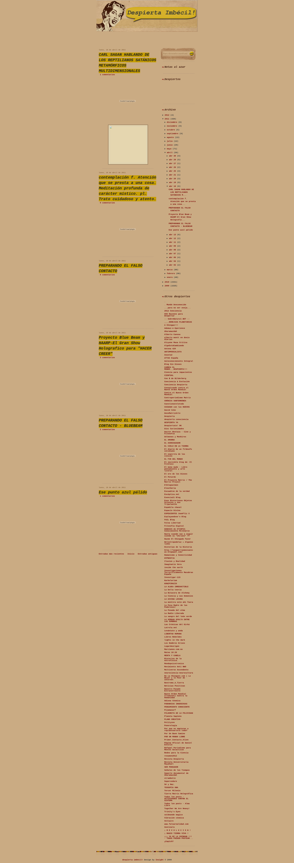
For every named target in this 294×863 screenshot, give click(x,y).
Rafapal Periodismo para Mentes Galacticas (177, 749)
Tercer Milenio (172, 791)
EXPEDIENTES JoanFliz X (177, 514)
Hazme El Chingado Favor (177, 539)
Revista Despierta (174, 759)
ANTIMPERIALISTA (173, 352)
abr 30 (173, 156)
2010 (167, 282)
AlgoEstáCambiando (174, 346)
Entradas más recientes (111, 554)
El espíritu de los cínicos (174, 455)
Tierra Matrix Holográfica (178, 794)
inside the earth (173, 568)
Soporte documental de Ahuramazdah (176, 774)
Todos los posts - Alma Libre (177, 805)
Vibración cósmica (174, 818)
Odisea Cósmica (172, 701)
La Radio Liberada (174, 613)
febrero (171, 274)
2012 (167, 115)
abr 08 (173, 250)
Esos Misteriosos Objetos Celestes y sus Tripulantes (178, 502)
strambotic (170, 778)
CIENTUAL (169, 375)
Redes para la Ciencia (176, 753)
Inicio (130, 554)
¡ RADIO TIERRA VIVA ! (176, 833)
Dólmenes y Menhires (175, 437)
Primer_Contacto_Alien (176, 740)
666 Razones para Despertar (173, 315)
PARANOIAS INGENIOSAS (175, 704)
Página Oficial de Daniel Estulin (178, 744)
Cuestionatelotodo (174, 404)
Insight (160, 860)
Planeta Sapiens (173, 716)
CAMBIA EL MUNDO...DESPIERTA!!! (175, 368)
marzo (170, 270)
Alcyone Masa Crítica (175, 343)
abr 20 (173, 179)
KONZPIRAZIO (170, 584)
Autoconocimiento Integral (178, 361)
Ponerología (170, 726)
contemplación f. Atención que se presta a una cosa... (182, 201)
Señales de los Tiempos (177, 770)
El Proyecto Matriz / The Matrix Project (178, 481)
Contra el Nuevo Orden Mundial (176, 394)
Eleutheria (170, 488)
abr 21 (173, 175)
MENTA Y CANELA (172, 656)
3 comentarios (107, 358)
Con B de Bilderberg (175, 379)
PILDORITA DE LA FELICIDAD (178, 713)
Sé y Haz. (169, 784)
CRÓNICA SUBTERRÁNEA (175, 401)
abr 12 (173, 239)
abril (170, 153)
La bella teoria (173, 590)
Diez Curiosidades (174, 429)
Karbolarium (170, 581)
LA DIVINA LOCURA (173, 599)
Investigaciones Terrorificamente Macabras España (178, 572)
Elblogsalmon (171, 485)
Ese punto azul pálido (123, 492)
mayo (170, 149)
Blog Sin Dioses (173, 364)
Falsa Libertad (172, 523)
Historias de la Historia (178, 547)
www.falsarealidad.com (176, 824)
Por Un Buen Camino (174, 734)
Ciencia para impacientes (178, 372)
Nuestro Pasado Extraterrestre (172, 690)
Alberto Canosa (172, 334)
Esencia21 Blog (172, 498)
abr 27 (173, 164)
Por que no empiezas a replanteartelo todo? (176, 730)
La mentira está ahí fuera (178, 602)
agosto (171, 137)
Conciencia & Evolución (177, 382)
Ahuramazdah (170, 331)
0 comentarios (107, 203)
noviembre (172, 126)
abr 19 (173, 183)
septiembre (173, 134)
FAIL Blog (169, 520)
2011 (167, 119)
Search (191, 53)
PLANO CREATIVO (172, 719)
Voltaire (169, 821)
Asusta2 (168, 355)
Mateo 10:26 (170, 652)
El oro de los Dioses (175, 474)
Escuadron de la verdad (177, 491)
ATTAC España (171, 358)
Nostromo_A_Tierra (174, 683)
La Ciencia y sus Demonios (178, 596)
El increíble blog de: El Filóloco (178, 463)
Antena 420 (170, 349)
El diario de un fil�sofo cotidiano (178, 450)
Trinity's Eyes (172, 812)
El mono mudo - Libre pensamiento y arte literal (175, 469)
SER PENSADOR (171, 767)
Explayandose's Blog (175, 517)
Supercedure (170, 781)
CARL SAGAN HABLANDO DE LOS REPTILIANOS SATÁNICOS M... (181, 192)
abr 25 (173, 171)
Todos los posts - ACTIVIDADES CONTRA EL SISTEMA (176, 799)
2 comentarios (107, 430)
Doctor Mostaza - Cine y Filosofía (177, 433)
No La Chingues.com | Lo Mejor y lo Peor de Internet (177, 678)
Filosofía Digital (174, 526)
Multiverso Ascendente (176, 670)
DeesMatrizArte (172, 413)
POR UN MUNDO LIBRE (174, 737)
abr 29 (173, 160)
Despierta (169, 416)
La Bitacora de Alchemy (177, 593)
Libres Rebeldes (173, 637)
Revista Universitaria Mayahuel (176, 763)
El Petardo (170, 477)
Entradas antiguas (147, 554)
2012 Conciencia (173, 311)
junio (170, 145)
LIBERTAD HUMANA (173, 634)
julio (170, 141)
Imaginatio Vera (173, 564)
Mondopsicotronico (174, 664)
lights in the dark (174, 640)
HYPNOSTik (169, 558)
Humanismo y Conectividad (178, 555)
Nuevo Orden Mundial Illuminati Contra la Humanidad (175, 696)
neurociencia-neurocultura (178, 673)
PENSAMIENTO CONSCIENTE (177, 707)
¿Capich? (169, 841)
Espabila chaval (173, 507)
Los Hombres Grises (174, 643)
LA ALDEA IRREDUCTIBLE (176, 587)
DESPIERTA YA (171, 423)
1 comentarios (107, 75)
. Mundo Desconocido (175, 305)
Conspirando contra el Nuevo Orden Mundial (176, 389)
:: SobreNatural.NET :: (177, 319)
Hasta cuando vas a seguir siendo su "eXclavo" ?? (178, 535)
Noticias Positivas (174, 686)
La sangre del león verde (178, 616)
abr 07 (173, 254)
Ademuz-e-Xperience (174, 328)
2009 (167, 286)
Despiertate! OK (173, 426)
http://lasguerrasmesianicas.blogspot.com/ (178, 551)
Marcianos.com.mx (173, 649)
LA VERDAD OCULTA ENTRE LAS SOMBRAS (177, 621)
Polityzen (169, 722)
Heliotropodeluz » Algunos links (178, 543)
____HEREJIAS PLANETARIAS (178, 322)
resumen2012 (170, 756)
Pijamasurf (170, 710)
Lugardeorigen (171, 646)
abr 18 (173, 186)
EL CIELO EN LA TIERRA (176, 446)
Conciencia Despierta (175, 385)
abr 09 (173, 246)
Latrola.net (170, 628)
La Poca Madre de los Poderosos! (175, 606)
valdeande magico (173, 815)
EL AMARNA (169, 440)
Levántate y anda (173, 631)
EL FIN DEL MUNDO (173, 459)
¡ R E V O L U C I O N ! (177, 830)
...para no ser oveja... (177, 308)
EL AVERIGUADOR (172, 443)
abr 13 (173, 235)
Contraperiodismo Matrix (177, 398)
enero (170, 277)
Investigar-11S (172, 577)
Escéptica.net (171, 494)
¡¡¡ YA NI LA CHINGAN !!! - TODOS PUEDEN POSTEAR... (178, 837)
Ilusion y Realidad (174, 561)
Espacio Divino (172, 510)
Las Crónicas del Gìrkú (177, 625)
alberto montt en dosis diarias (177, 339)
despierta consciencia (176, 419)
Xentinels (169, 827)
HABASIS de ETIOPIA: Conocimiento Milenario (177, 530)
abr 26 (173, 167)
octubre (171, 130)
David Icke (170, 410)
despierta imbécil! (132, 860)
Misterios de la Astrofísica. (173, 660)
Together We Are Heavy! (177, 809)
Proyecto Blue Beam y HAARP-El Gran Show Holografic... (180, 217)
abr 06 (173, 257)
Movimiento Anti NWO (175, 667)
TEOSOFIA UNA (171, 788)
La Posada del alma (174, 610)
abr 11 (173, 242)
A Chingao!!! (171, 325)
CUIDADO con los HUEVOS (177, 407)
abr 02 (173, 265)
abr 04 (173, 261)
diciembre (172, 122)
